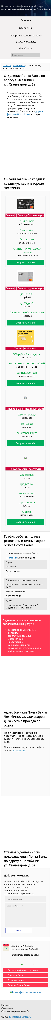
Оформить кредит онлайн (26, 35)
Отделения (26, 28)
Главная (26, 20)
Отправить (19, 931)
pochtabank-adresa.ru (20, 1016)
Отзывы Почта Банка (19, 985)
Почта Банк (11, 557)
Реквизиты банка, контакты (23, 970)
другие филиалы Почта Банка (25, 113)
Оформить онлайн (26, 262)
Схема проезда (16, 980)
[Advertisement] (25, 148)
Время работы (15, 975)
